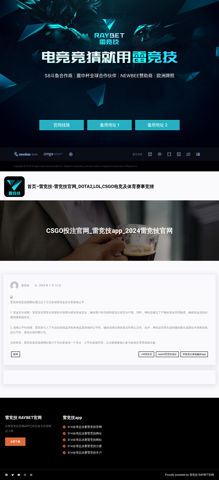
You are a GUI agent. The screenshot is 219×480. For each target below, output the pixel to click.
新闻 (15, 354)
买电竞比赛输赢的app (194, 354)
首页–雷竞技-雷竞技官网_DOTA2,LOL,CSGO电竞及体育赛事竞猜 (90, 186)
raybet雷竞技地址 (167, 354)
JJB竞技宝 (146, 354)
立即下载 (15, 441)
